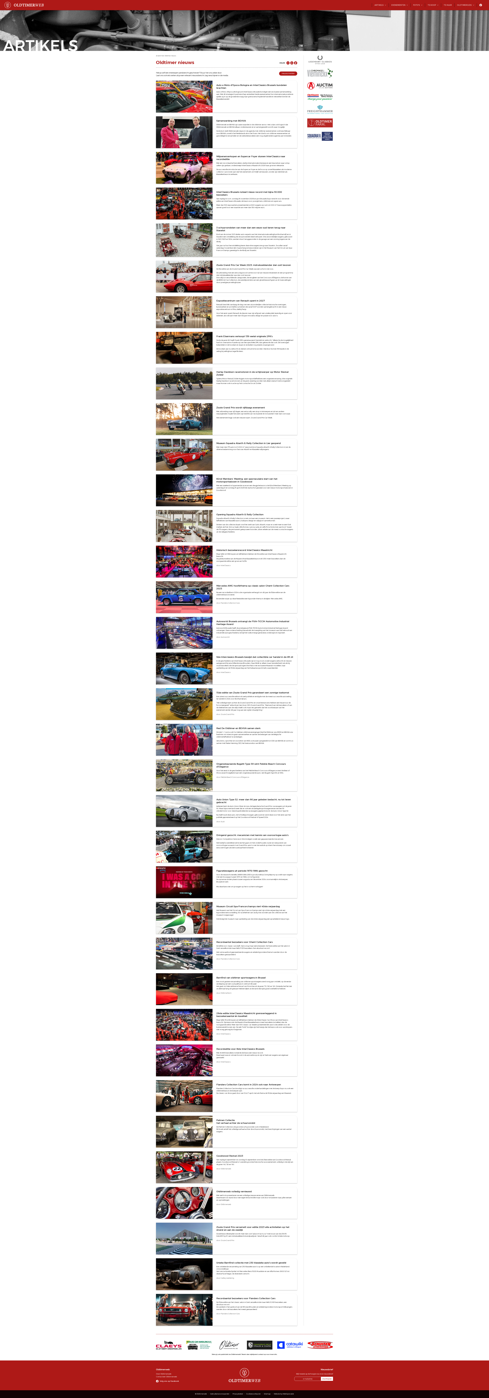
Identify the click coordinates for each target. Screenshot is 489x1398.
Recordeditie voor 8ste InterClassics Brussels (240, 1049)
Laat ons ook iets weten (166, 75)
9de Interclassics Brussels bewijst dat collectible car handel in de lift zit (254, 657)
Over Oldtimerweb (163, 1374)
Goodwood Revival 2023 (229, 1156)
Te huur (448, 5)
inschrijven (327, 1379)
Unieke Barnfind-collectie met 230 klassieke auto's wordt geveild (251, 1262)
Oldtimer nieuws (170, 56)
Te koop (432, 5)
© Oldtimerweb (201, 1394)
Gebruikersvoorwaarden (219, 1394)
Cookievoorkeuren (253, 1394)
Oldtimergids (464, 5)
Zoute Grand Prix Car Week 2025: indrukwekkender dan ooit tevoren (253, 265)
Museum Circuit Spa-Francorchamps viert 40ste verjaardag (248, 906)
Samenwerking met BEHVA (231, 120)
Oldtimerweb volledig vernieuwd (234, 1191)
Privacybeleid (238, 1394)
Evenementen (398, 5)
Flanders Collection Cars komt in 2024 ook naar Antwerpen (248, 1084)
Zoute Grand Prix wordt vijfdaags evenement (240, 407)
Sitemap (267, 1394)
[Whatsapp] (291, 63)
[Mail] (288, 63)
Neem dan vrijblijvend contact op (254, 1354)
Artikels (379, 5)
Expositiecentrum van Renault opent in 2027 (240, 300)
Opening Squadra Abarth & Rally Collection (239, 514)
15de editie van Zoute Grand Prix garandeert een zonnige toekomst (252, 692)
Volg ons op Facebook (169, 1381)
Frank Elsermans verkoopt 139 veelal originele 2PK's (244, 336)
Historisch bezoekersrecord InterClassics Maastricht (244, 550)
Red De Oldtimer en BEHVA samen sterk (238, 728)
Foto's (416, 5)
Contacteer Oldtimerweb (166, 1377)
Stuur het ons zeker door (211, 73)
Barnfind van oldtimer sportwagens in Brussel (241, 977)
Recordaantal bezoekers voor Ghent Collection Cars (244, 942)
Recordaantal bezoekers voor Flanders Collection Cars (245, 1298)
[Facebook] (295, 63)
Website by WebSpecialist (284, 1394)
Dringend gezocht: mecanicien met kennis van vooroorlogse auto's (252, 835)
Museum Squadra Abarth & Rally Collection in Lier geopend (248, 443)
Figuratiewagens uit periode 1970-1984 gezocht (242, 871)
